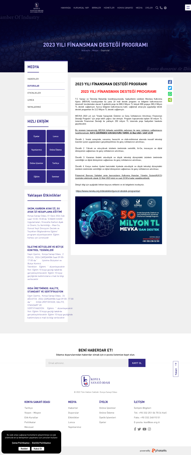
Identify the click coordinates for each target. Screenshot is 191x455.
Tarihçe (55, 163)
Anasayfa (85, 50)
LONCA (30, 100)
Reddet (24, 448)
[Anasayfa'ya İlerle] (95, 381)
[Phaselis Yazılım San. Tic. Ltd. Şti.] (159, 451)
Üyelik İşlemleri (107, 417)
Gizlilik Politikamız (41, 443)
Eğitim (37, 176)
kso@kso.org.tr (152, 422)
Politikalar (30, 422)
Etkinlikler (73, 417)
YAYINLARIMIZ (34, 107)
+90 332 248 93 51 (150, 417)
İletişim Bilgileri (142, 407)
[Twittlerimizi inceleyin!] (139, 429)
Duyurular (105, 50)
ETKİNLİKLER (34, 93)
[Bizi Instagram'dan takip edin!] (149, 429)
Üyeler (37, 136)
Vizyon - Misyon (32, 412)
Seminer (55, 176)
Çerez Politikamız (21, 443)
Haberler (73, 407)
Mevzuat (29, 426)
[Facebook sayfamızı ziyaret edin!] (135, 429)
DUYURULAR (33, 86)
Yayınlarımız (36, 149)
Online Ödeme (56, 149)
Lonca (55, 136)
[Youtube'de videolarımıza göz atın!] (144, 429)
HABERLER (33, 79)
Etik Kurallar (31, 417)
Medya (95, 50)
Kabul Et (38, 448)
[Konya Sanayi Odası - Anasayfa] (36, 8)
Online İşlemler (36, 163)
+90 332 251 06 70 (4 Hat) (153, 412)
